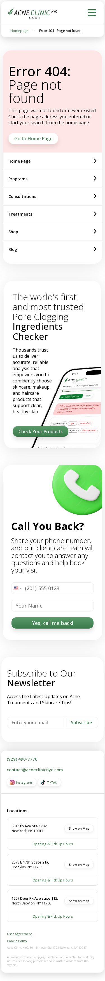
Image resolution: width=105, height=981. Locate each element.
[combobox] (17, 588)
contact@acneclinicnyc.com (35, 769)
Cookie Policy (17, 941)
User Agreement (19, 934)
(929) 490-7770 (22, 759)
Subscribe (81, 722)
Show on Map (79, 828)
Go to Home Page (33, 138)
